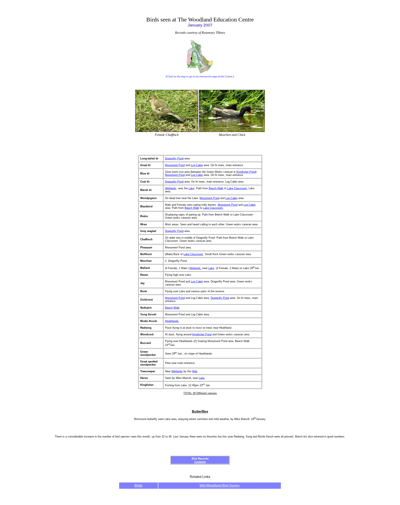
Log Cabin (197, 165)
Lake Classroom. (237, 188)
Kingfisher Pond (246, 171)
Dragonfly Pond (174, 158)
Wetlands (170, 188)
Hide (194, 371)
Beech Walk (216, 188)
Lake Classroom (193, 254)
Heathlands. (172, 321)
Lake (191, 188)
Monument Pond (175, 165)
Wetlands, (195, 268)
